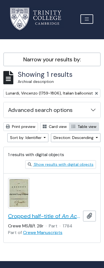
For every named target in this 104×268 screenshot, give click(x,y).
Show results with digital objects (63, 164)
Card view (57, 126)
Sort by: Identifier (26, 137)
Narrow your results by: (52, 59)
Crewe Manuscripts (42, 232)
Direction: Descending (74, 137)
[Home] (39, 19)
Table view (87, 126)
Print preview (23, 126)
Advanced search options (40, 110)
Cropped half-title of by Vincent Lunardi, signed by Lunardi (44, 216)
